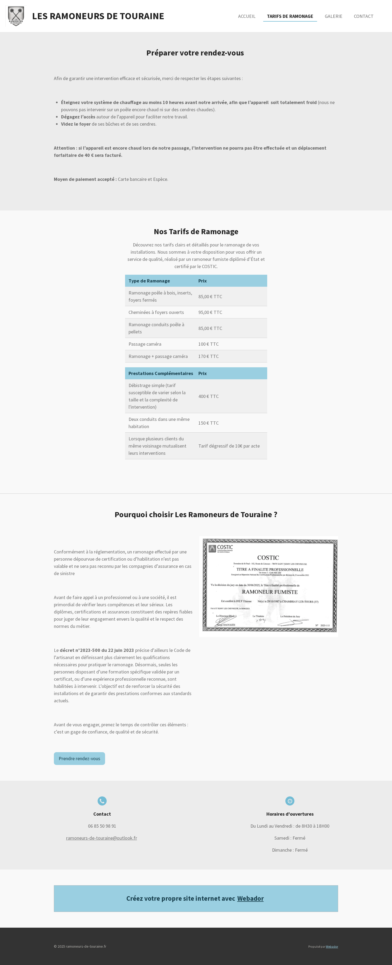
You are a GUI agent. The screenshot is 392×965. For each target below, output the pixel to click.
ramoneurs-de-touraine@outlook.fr (101, 838)
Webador (250, 898)
